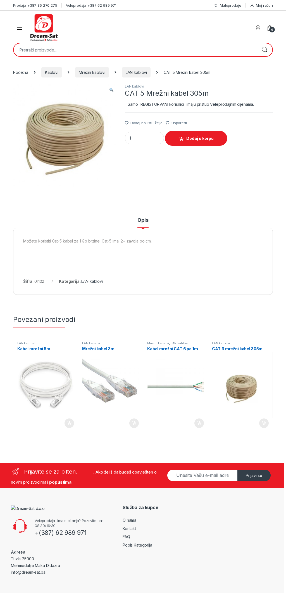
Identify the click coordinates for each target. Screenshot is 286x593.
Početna (20, 72)
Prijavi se (254, 475)
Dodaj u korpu (200, 138)
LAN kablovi (136, 72)
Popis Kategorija (137, 545)
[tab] (142, 223)
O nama (129, 520)
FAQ (126, 536)
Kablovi (51, 72)
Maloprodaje (230, 5)
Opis (142, 220)
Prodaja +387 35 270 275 (35, 5)
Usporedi (179, 123)
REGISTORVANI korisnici (162, 104)
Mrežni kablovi (92, 72)
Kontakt (129, 528)
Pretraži (264, 49)
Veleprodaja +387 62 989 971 (91, 5)
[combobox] (135, 49)
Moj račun (264, 5)
